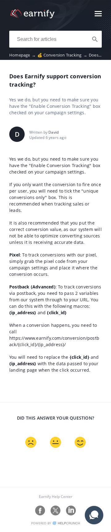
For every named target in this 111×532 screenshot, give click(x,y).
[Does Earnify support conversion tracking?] (32, 16)
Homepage (22, 55)
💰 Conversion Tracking (62, 55)
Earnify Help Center (55, 496)
